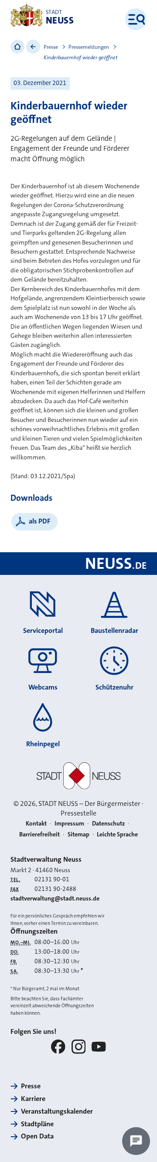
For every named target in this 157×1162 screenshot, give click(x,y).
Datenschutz (108, 823)
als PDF (40, 521)
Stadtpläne (37, 1123)
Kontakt (36, 823)
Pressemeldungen (88, 47)
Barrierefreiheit (39, 834)
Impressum (69, 823)
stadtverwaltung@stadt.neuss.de (54, 898)
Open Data (37, 1136)
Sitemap (78, 834)
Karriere (33, 1098)
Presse (51, 47)
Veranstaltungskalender (57, 1111)
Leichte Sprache (117, 834)
